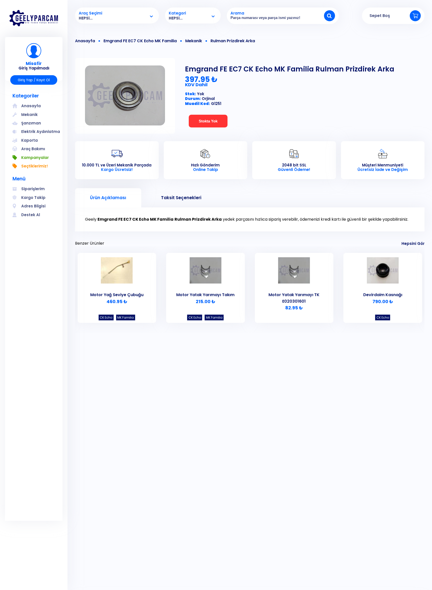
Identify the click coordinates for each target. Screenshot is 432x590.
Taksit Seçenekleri (181, 198)
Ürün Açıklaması (108, 198)
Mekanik (193, 41)
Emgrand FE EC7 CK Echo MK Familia (140, 41)
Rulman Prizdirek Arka (232, 41)
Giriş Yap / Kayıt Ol (34, 79)
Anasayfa (85, 41)
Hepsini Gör (413, 243)
